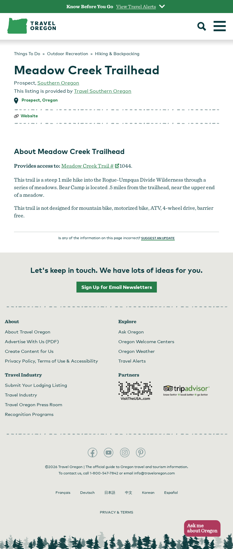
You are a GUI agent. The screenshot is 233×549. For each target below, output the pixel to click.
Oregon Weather (136, 351)
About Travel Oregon (27, 331)
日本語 (109, 492)
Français (63, 492)
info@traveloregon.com (154, 473)
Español (171, 492)
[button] (200, 528)
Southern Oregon (58, 83)
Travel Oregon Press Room (33, 404)
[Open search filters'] (201, 27)
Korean (148, 492)
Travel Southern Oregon (102, 91)
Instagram (125, 452)
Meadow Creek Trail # (90, 165)
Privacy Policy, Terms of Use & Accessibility (51, 360)
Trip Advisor (187, 390)
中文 (128, 492)
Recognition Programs (29, 414)
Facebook (92, 452)
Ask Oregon (131, 331)
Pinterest (141, 452)
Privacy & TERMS (116, 512)
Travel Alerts (132, 360)
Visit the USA (135, 390)
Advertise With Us (32, 341)
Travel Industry (21, 394)
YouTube (108, 452)
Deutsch (87, 492)
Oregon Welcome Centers (146, 341)
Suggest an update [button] (158, 238)
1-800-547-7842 (104, 473)
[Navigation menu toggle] (220, 26)
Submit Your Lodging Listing (36, 385)
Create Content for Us (29, 351)
